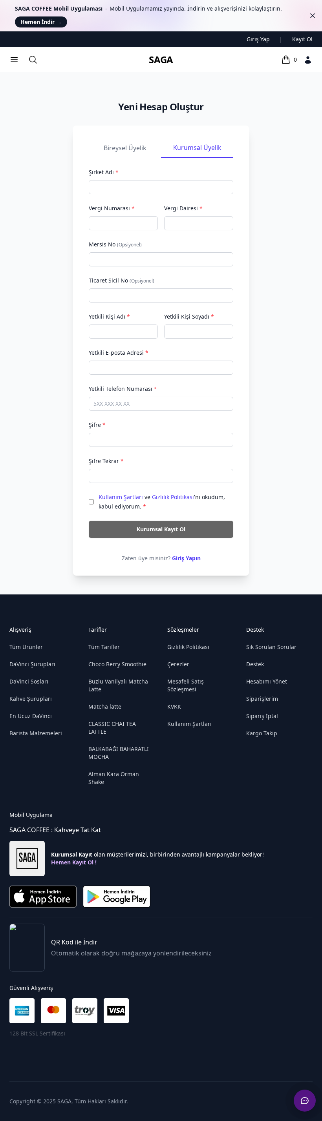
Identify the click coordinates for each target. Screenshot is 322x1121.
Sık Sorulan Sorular (271, 647)
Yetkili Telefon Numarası (123, 388)
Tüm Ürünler (26, 647)
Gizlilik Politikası (173, 497)
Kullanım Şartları (121, 497)
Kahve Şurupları (30, 698)
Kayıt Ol (302, 39)
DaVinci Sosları (28, 681)
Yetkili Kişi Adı (109, 316)
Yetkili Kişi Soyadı (189, 316)
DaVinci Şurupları (32, 664)
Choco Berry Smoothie (117, 664)
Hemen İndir (41, 22)
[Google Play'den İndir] (116, 897)
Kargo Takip (261, 733)
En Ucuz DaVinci (30, 716)
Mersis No (115, 244)
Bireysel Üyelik (125, 148)
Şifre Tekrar (106, 461)
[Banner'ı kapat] (312, 15)
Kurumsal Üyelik (197, 147)
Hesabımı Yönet (266, 681)
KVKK (174, 706)
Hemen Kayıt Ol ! (74, 862)
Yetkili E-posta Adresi (118, 352)
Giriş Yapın (186, 558)
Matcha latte (104, 706)
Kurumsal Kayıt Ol (161, 529)
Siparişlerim (262, 698)
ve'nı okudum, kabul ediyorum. (162, 501)
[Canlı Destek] (305, 1101)
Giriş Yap (258, 39)
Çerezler (178, 664)
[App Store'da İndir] (43, 897)
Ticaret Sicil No (121, 280)
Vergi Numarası (112, 208)
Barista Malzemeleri (35, 733)
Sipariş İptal (262, 716)
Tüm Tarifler (104, 647)
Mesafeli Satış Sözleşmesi (185, 685)
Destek (255, 664)
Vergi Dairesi (183, 208)
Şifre (97, 424)
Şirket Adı (104, 172)
